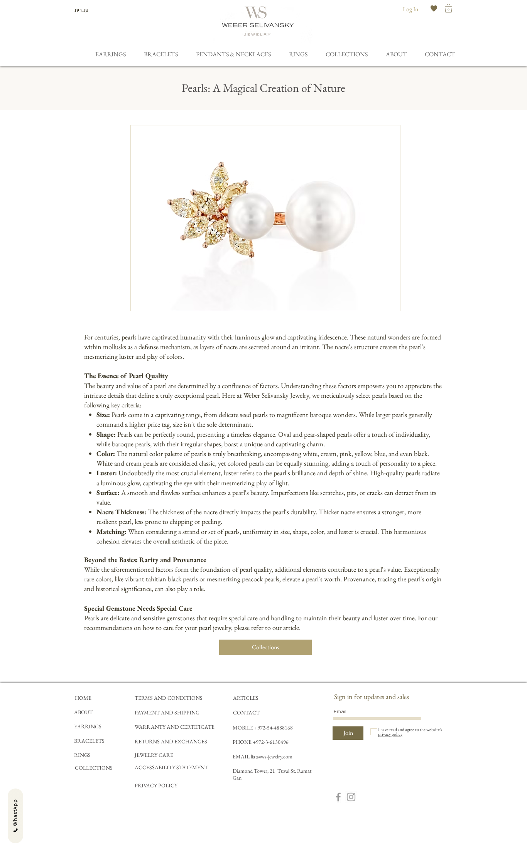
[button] (448, 8)
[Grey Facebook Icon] (338, 797)
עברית (81, 10)
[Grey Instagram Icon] (351, 797)
